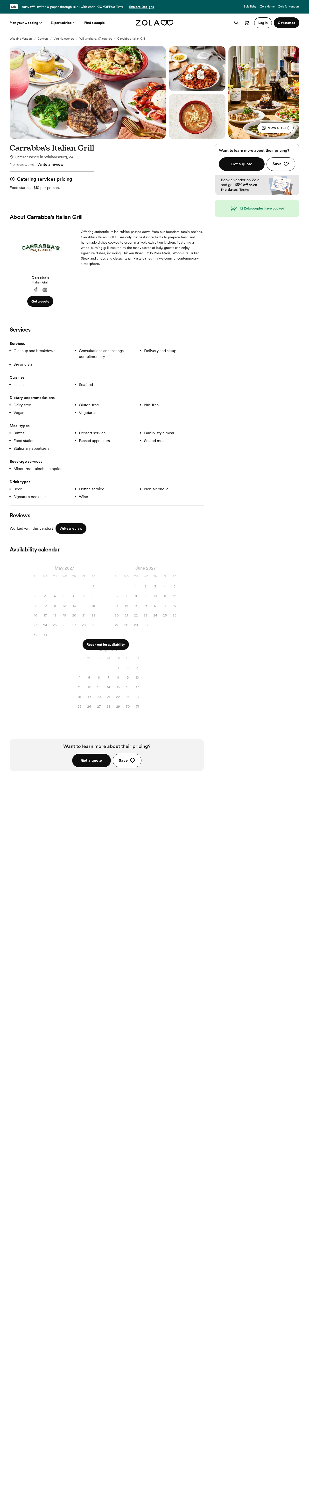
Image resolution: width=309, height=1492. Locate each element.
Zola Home (267, 6)
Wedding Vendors (21, 38)
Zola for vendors (288, 6)
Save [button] (123, 760)
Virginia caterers (64, 38)
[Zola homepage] (155, 23)
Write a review (50, 164)
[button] (275, 128)
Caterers (43, 38)
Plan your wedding (24, 23)
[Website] (45, 290)
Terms (119, 6)
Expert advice (61, 23)
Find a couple (94, 23)
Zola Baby (250, 6)
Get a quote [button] (40, 301)
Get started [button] (286, 23)
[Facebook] (36, 290)
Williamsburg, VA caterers (95, 38)
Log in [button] (263, 23)
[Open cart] (247, 22)
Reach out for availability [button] (106, 644)
